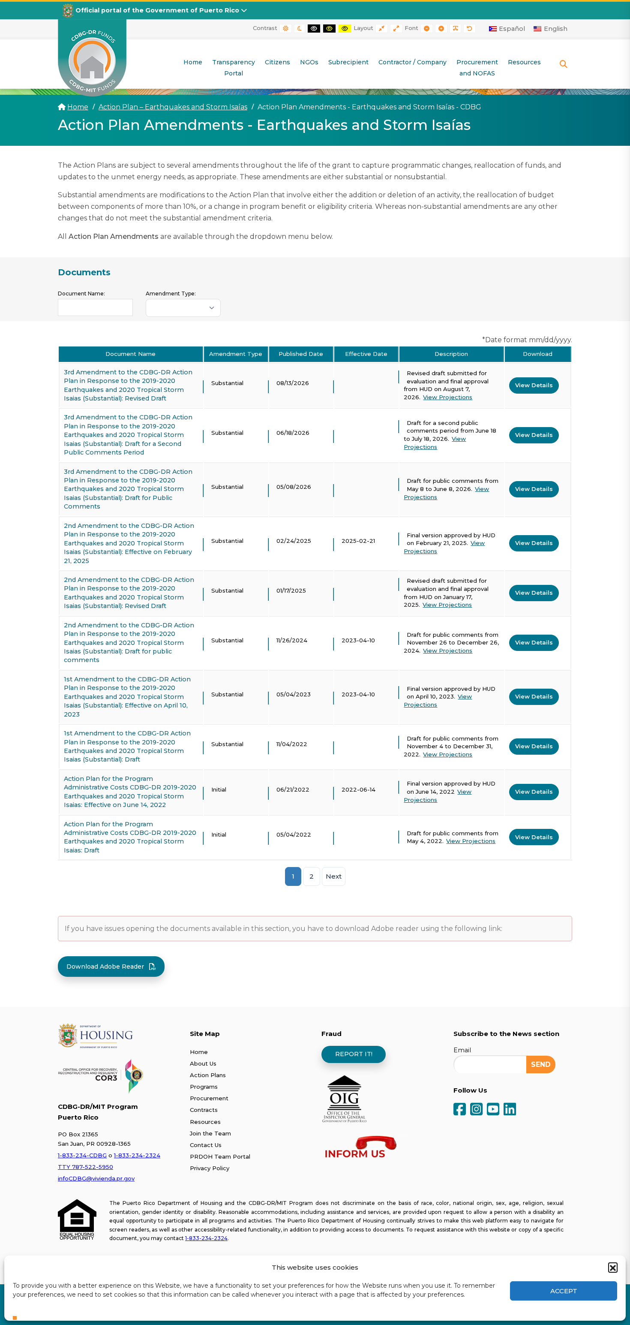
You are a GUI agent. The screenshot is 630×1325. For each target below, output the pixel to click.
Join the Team (210, 1133)
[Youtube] (493, 1110)
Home (77, 107)
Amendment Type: (171, 293)
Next (334, 876)
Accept (563, 1291)
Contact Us (206, 1144)
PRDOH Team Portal (220, 1156)
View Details (534, 385)
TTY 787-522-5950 (85, 1166)
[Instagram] (476, 1110)
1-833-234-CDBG (82, 1155)
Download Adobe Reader (105, 966)
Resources (205, 1121)
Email (462, 1050)
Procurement (209, 1098)
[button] (613, 1267)
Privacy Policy (209, 1168)
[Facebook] (459, 1110)
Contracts (204, 1109)
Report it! (353, 1054)
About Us (203, 1063)
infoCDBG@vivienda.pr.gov (96, 1178)
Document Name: (81, 293)
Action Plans (208, 1075)
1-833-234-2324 (137, 1155)
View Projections (447, 397)
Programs (204, 1086)
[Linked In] (510, 1110)
